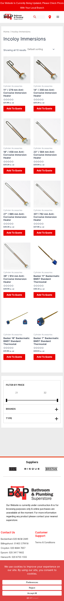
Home (6, 31)
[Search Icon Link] (34, 17)
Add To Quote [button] (14, 108)
